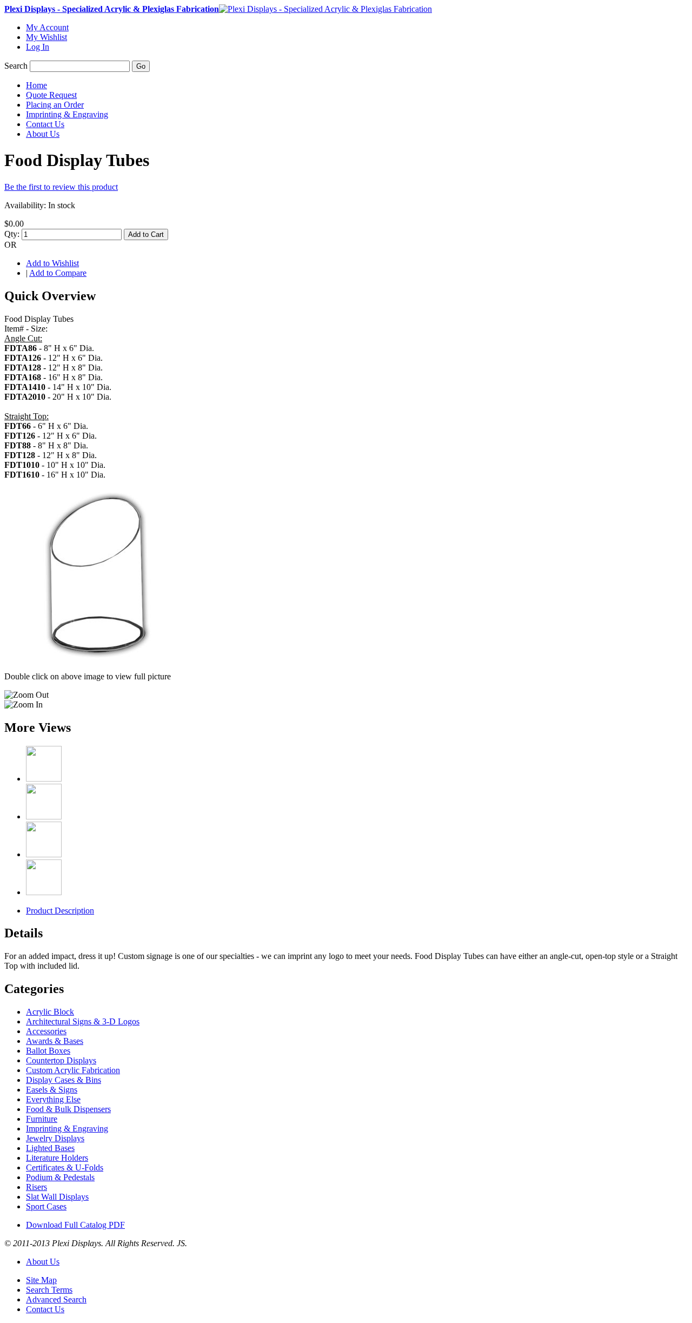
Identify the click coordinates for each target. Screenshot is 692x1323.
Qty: (11, 234)
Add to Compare (57, 272)
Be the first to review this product (61, 186)
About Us (42, 1261)
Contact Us (45, 1309)
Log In (37, 46)
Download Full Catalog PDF (75, 1224)
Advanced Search (56, 1299)
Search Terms (49, 1289)
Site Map (41, 1280)
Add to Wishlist (52, 263)
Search (16, 65)
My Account (47, 27)
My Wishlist (46, 37)
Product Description (60, 910)
